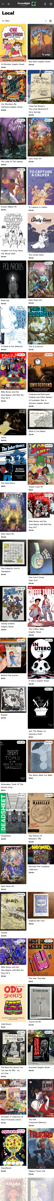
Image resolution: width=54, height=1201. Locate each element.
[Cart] (51, 4)
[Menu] (3, 4)
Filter (7, 21)
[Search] (9, 4)
